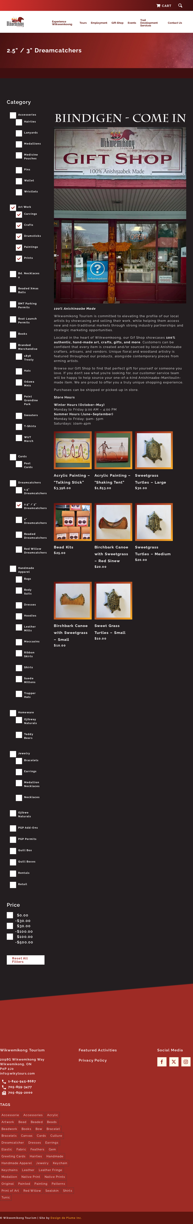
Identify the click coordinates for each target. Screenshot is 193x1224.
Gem (52, 1149)
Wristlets (31, 191)
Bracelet (53, 1129)
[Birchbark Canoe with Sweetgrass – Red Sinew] (113, 522)
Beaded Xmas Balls (28, 290)
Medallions (32, 143)
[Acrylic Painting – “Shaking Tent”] (113, 450)
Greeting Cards (14, 1156)
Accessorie (10, 1115)
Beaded (37, 1122)
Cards (22, 456)
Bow (39, 1129)
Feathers (38, 1149)
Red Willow (32, 1190)
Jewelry (24, 753)
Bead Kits (63, 547)
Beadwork (9, 1129)
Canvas (27, 1135)
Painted (24, 1183)
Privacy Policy (93, 1060)
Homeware (26, 712)
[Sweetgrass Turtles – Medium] (154, 522)
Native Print (30, 1177)
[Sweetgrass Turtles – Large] (154, 450)
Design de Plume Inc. (66, 1217)
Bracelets (31, 760)
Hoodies (30, 615)
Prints (28, 257)
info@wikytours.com (17, 1073)
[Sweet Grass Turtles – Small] (113, 600)
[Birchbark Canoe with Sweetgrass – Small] (73, 600)
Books (22, 333)
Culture (56, 1135)
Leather (28, 1170)
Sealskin (52, 1190)
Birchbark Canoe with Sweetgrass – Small (71, 633)
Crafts (28, 224)
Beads (52, 1122)
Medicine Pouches (31, 156)
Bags (27, 578)
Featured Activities (98, 1050)
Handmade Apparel (26, 570)
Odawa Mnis (29, 383)
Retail (22, 884)
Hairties (30, 121)
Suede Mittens (30, 680)
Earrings (30, 771)
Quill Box (25, 850)
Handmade (55, 1156)
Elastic (7, 1149)
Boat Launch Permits (27, 320)
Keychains (10, 1170)
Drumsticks (32, 235)
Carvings (30, 213)
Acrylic (52, 1115)
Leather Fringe (50, 1170)
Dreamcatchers (29, 482)
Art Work (24, 206)
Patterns (58, 1183)
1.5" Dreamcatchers (35, 491)
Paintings (31, 246)
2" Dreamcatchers (35, 521)
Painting (40, 1183)
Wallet (29, 180)
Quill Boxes (27, 861)
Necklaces (32, 797)
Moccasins (32, 641)
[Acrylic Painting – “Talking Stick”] (73, 450)
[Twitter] (173, 1061)
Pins (27, 169)
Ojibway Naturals (30, 721)
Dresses (30, 604)
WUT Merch (28, 439)
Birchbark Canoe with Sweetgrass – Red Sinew (111, 554)
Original (8, 1183)
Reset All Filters (20, 959)
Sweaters (31, 415)
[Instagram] (185, 1061)
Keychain (60, 1163)
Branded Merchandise (28, 347)
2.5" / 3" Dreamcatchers (35, 506)
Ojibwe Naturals (24, 814)
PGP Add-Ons (28, 827)
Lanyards (31, 132)
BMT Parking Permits (27, 305)
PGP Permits (27, 838)
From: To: (24, 918)
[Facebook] (161, 1061)
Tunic (6, 1197)
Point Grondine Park (31, 400)
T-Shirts (30, 426)
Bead (23, 1122)
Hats (27, 370)
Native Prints (55, 1177)
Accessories (27, 114)
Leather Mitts (30, 628)
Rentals (24, 872)
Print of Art (10, 1190)
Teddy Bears (28, 736)
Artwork (8, 1122)
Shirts (28, 667)
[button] (180, 5)
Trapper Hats (30, 695)
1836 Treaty (29, 357)
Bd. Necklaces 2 (29, 275)
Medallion (9, 1177)
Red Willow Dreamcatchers (35, 550)
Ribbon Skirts (29, 654)
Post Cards (28, 465)
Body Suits (28, 591)
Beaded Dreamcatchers (35, 535)
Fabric (21, 1149)
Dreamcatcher (13, 1142)
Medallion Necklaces (32, 784)
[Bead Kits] (73, 522)
